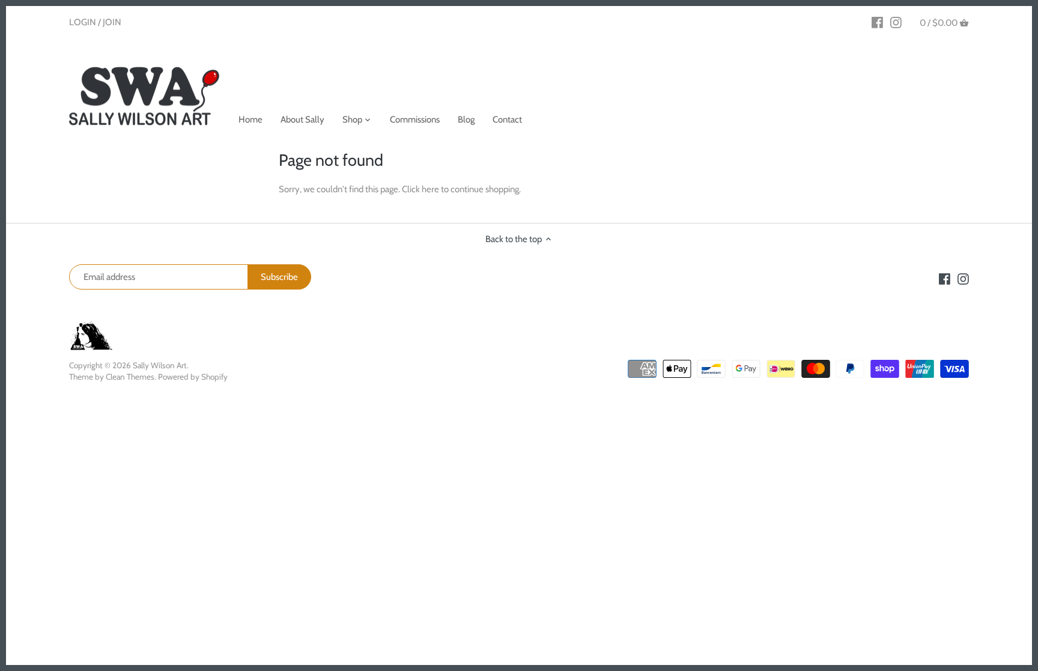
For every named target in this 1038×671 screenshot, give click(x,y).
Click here (420, 189)
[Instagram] (896, 22)
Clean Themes (130, 376)
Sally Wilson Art (160, 365)
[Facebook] (877, 22)
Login (82, 22)
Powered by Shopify (193, 376)
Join (112, 22)
